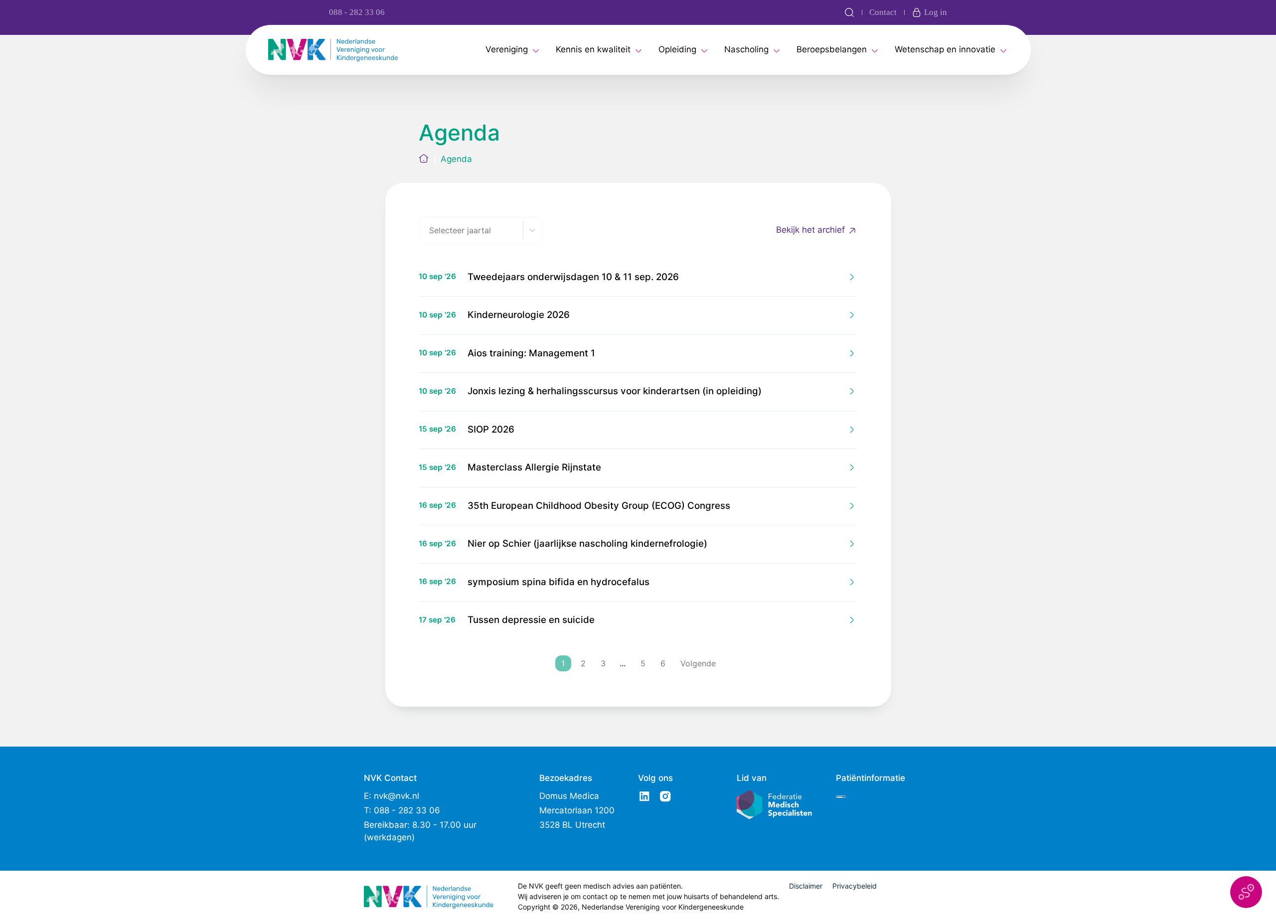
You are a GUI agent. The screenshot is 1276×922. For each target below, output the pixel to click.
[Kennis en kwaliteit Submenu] (638, 50)
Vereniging (506, 49)
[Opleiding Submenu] (704, 50)
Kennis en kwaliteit (593, 49)
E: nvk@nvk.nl (391, 796)
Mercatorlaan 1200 (577, 810)
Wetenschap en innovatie (945, 49)
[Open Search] (849, 12)
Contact (883, 12)
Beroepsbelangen (832, 49)
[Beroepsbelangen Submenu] (875, 50)
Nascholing (746, 49)
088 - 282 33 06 (357, 12)
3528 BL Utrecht (572, 825)
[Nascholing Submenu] (777, 50)
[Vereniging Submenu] (536, 50)
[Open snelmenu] (1246, 892)
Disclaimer (805, 886)
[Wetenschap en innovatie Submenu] (1003, 50)
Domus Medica (569, 796)
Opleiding (677, 49)
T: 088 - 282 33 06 (402, 810)
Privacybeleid (854, 886)
